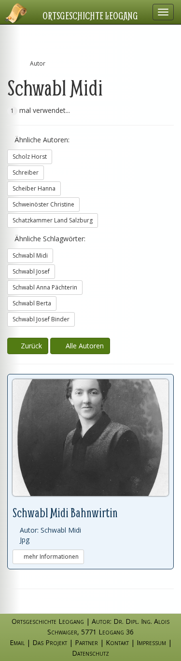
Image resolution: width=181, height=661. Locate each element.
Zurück (30, 345)
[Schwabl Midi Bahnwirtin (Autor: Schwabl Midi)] (90, 437)
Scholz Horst (30, 156)
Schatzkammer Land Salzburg (53, 220)
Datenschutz (90, 653)
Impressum (151, 642)
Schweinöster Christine (43, 204)
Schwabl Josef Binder (41, 319)
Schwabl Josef (31, 271)
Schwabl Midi (30, 255)
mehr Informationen (50, 556)
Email (17, 642)
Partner (86, 642)
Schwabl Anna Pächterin (45, 287)
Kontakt (117, 642)
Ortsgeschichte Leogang (90, 15)
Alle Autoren (83, 345)
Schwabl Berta (32, 303)
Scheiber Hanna (34, 188)
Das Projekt (49, 642)
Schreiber (26, 172)
